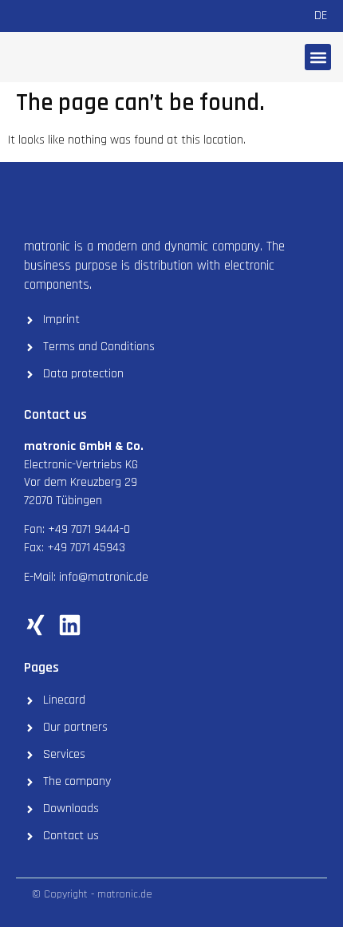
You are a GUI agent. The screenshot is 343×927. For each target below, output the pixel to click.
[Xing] (35, 625)
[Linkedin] (69, 625)
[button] (318, 57)
